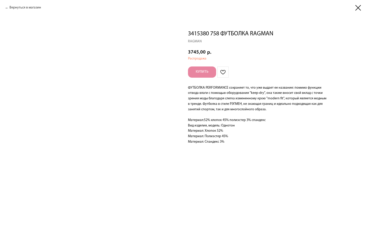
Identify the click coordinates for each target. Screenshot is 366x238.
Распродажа (197, 58)
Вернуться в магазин (25, 7)
